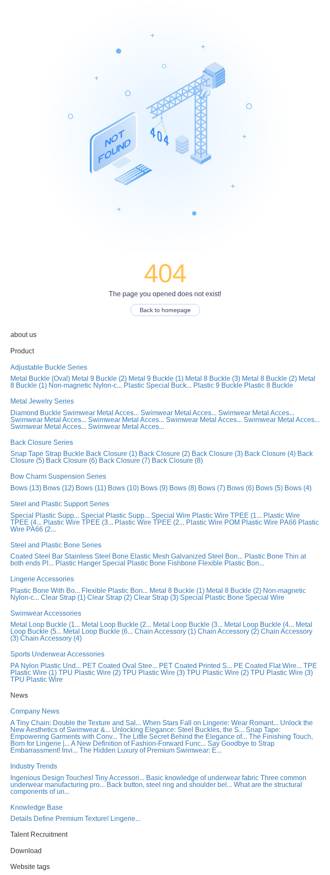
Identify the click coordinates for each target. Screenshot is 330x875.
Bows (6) (240, 488)
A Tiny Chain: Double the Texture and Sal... (75, 722)
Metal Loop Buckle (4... (259, 624)
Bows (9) (154, 488)
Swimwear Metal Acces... (101, 412)
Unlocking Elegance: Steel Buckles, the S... (178, 729)
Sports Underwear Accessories (57, 654)
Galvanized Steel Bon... (207, 556)
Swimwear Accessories (45, 613)
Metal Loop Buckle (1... (45, 624)
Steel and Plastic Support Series (59, 503)
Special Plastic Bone (134, 563)
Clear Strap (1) (63, 597)
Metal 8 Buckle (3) (212, 378)
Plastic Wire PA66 (268, 522)
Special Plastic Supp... (44, 515)
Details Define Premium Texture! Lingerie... (75, 818)
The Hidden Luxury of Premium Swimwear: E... (150, 750)
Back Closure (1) (111, 453)
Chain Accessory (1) (165, 631)
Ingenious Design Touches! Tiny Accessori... (77, 777)
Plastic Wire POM (213, 522)
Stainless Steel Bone (96, 556)
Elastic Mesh (149, 556)
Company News (34, 711)
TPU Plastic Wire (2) (89, 672)
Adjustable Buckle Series (48, 367)
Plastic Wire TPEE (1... (227, 515)
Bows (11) (91, 488)
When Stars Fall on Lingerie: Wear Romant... (210, 722)
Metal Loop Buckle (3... (188, 624)
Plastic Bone (263, 556)
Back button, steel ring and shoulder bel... (169, 784)
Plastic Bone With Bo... (45, 590)
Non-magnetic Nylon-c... (85, 385)
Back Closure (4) (270, 453)
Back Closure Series (41, 442)
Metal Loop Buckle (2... (116, 624)
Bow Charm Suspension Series (58, 476)
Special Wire (170, 515)
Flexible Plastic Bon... (231, 563)
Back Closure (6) (71, 460)
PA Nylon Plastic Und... (45, 665)
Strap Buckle (64, 453)
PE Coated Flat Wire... (268, 665)
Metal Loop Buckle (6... (98, 631)
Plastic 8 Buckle (268, 385)
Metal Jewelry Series (42, 401)
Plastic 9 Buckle (217, 385)
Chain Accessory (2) (228, 631)
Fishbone (182, 563)
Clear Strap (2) (109, 597)
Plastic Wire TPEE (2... (149, 522)
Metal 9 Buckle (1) (155, 378)
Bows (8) (182, 488)
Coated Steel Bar (36, 556)
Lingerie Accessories (42, 579)
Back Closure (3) (217, 453)
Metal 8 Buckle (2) (269, 378)
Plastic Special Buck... (158, 385)
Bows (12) (58, 488)
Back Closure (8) (177, 460)
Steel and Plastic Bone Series (55, 545)
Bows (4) (298, 488)
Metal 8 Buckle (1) (177, 590)
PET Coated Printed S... (195, 665)
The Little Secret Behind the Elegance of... (183, 736)
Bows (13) (25, 488)
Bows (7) (211, 488)
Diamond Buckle (35, 412)
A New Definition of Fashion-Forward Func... (138, 743)
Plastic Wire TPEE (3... (78, 522)
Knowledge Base (36, 807)
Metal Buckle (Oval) (40, 378)
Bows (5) (269, 488)
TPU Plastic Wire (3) (153, 672)
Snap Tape (26, 453)
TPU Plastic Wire (36, 679)
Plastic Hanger (78, 563)
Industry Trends (33, 766)
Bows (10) (123, 488)
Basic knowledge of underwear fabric (202, 777)
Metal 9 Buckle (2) (99, 378)
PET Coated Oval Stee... (119, 665)
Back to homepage (165, 310)
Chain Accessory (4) (51, 638)
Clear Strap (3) (156, 597)
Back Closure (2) (164, 453)
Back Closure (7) (124, 460)
